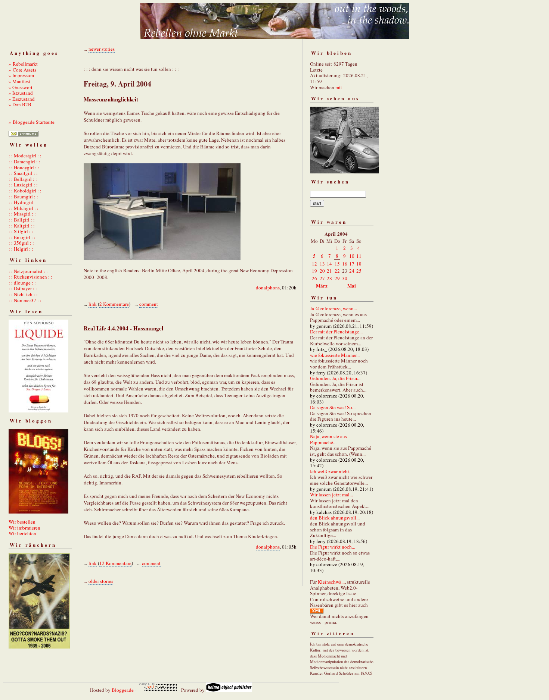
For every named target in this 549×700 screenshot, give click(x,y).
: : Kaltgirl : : (22, 225)
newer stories (102, 48)
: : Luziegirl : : (23, 184)
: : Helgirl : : (21, 248)
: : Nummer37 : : (25, 300)
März (322, 285)
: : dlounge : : (22, 282)
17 (351, 263)
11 (359, 255)
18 (359, 263)
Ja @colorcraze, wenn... (333, 308)
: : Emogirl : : (22, 237)
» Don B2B (20, 104)
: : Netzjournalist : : (28, 271)
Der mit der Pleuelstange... (336, 331)
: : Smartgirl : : (23, 173)
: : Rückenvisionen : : (30, 276)
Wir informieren (24, 527)
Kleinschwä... (331, 581)
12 (314, 263)
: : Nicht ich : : (23, 294)
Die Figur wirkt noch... (332, 546)
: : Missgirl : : (22, 213)
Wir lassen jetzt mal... (331, 494)
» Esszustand (22, 98)
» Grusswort (20, 87)
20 (322, 270)
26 (314, 278)
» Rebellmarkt (23, 63)
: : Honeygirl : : (24, 167)
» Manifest (19, 81)
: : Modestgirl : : (25, 155)
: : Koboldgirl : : (25, 190)
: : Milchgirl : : (23, 208)
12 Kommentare (115, 563)
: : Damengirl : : (24, 161)
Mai (351, 285)
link (93, 304)
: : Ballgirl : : (22, 219)
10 (351, 255)
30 (344, 278)
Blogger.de (123, 690)
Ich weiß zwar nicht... (331, 471)
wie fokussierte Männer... (335, 355)
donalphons (268, 287)
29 (337, 278)
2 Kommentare (114, 304)
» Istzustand (21, 93)
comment (148, 304)
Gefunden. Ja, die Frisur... (335, 378)
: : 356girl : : (21, 242)
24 (351, 270)
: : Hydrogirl (21, 202)
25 (359, 270)
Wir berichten (22, 533)
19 (314, 270)
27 (322, 278)
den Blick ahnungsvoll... (335, 517)
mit (338, 87)
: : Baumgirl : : (23, 196)
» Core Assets (22, 69)
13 (322, 263)
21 (329, 270)
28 (329, 278)
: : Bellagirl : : (23, 179)
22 (337, 270)
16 (344, 263)
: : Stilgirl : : (21, 231)
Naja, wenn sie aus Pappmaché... (328, 439)
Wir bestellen (22, 521)
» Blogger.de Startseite (32, 122)
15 (337, 263)
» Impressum (21, 75)
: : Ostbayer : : (23, 288)
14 (329, 263)
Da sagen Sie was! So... (333, 407)
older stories (101, 581)
